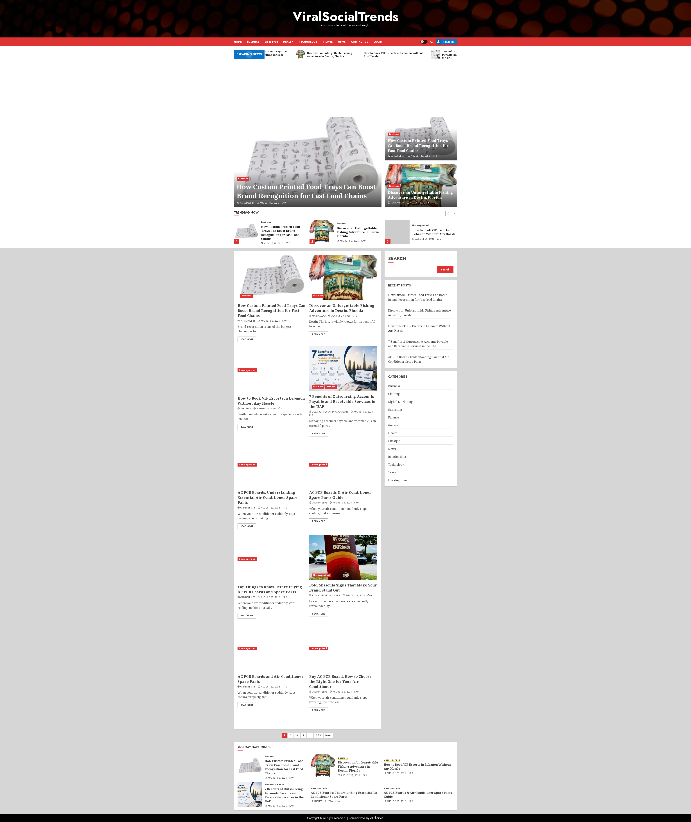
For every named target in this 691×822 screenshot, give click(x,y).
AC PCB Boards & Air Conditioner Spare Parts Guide (340, 495)
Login (378, 42)
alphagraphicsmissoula (326, 595)
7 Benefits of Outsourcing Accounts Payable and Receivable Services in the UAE (431, 233)
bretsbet (245, 408)
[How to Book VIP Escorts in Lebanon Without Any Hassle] (322, 232)
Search (397, 258)
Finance (427, 222)
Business (253, 42)
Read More (246, 339)
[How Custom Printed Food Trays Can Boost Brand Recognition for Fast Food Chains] (308, 162)
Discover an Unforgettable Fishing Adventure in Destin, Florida (420, 195)
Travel (328, 42)
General (393, 425)
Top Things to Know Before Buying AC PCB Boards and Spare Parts (270, 589)
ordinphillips (248, 508)
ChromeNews (357, 818)
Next (328, 735)
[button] (431, 41)
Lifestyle (271, 42)
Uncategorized (345, 225)
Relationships (397, 457)
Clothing (394, 394)
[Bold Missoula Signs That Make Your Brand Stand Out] (343, 557)
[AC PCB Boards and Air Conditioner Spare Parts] (272, 648)
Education (395, 410)
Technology (308, 42)
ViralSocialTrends (345, 16)
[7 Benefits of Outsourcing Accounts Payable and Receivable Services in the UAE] (397, 232)
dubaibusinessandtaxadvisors (330, 412)
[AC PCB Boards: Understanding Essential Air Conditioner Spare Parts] (272, 464)
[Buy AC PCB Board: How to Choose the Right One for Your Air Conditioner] (343, 648)
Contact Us (359, 42)
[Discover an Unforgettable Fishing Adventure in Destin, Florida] (246, 232)
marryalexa (398, 202)
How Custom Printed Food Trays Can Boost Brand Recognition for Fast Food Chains (306, 191)
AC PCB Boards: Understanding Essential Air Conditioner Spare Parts (267, 497)
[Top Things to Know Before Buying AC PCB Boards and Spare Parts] (272, 559)
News (342, 42)
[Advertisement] (345, 86)
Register (449, 42)
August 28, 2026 (269, 203)
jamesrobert (247, 203)
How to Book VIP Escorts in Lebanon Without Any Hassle (358, 232)
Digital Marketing (400, 402)
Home (238, 42)
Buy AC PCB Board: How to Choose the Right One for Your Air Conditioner (340, 681)
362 (318, 735)
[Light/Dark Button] (424, 42)
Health (288, 42)
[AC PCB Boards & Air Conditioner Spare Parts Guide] (343, 464)
